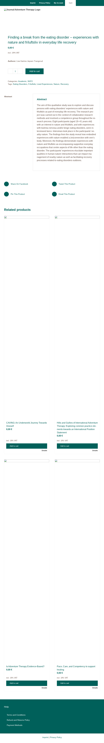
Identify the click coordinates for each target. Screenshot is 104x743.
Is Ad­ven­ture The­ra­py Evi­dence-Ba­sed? (25, 666)
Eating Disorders (20, 84)
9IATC (30, 81)
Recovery (65, 84)
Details (44, 451)
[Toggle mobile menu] (99, 10)
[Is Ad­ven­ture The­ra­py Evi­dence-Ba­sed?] (26, 560)
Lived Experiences (45, 84)
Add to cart (34, 71)
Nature (56, 84)
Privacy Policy (56, 737)
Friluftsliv (32, 84)
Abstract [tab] (8, 96)
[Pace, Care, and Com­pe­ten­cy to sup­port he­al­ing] (77, 560)
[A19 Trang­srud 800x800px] (52, 25)
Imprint (45, 737)
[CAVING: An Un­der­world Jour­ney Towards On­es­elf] (26, 317)
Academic (22, 81)
